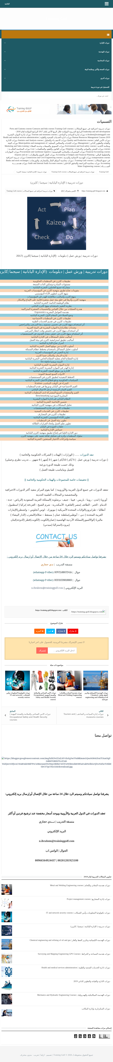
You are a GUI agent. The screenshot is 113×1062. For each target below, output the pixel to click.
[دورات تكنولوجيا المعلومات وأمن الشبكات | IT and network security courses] (18, 680)
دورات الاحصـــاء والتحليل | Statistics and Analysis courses (42, 140)
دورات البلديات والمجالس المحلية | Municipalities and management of (48, 143)
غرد (50, 631)
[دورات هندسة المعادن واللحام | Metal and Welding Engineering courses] (70, 680)
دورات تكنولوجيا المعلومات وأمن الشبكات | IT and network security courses (18, 695)
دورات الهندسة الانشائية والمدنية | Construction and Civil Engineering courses (58, 157)
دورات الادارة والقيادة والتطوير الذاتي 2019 (92, 981)
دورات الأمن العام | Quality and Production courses (88, 140)
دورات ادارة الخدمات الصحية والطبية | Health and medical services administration (37, 137)
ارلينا (43, 1055)
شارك (72, 631)
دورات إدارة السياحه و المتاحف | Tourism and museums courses (58, 134)
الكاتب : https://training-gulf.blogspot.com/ (51, 610)
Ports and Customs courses (21, 129)
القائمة (7, 4)
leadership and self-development (96, 132)
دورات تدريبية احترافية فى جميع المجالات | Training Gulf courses (82, 129)
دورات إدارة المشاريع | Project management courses (88, 899)
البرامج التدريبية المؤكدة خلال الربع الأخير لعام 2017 (61, 132)
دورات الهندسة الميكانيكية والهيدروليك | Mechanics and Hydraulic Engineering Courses (73, 995)
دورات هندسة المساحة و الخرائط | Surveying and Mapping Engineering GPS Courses (74, 954)
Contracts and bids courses (43, 129)
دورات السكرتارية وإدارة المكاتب (96, 1009)
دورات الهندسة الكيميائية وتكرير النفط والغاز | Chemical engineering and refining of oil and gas (96, 696)
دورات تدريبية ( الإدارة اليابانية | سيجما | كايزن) (90, 926)
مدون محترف (26, 1055)
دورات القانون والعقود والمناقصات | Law (48, 149)
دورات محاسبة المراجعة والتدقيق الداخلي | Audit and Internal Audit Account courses (64, 163)
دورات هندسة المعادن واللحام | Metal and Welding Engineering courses (70, 695)
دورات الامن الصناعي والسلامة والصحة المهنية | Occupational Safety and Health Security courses (45, 696)
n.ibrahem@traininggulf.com (47, 587)
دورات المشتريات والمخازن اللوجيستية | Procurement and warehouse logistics (52, 152)
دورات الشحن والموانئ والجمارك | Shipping (84, 149)
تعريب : (29, 1055)
